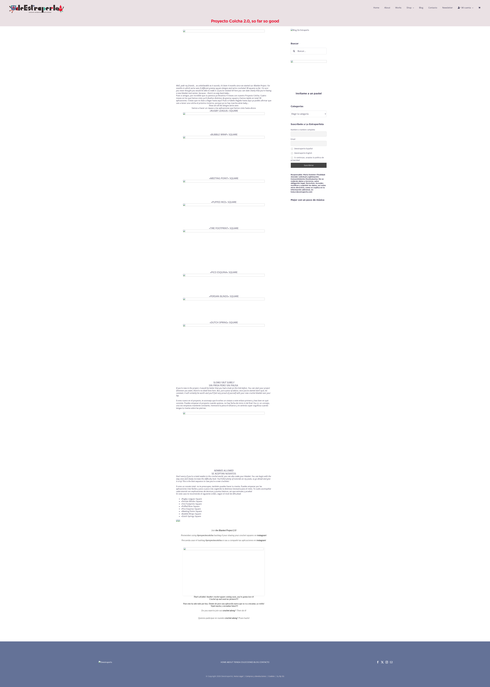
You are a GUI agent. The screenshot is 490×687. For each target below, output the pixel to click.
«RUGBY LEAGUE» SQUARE (224, 110)
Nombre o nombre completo (303, 129)
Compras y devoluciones (255, 676)
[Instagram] (386, 662)
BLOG (256, 662)
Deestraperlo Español (303, 148)
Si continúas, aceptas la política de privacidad (307, 158)
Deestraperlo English (303, 153)
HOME (223, 662)
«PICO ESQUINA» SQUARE (223, 272)
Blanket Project (260, 85)
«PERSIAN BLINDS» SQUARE (224, 296)
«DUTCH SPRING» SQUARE (224, 322)
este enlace (239, 400)
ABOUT (230, 662)
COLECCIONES (247, 662)
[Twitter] (382, 662)
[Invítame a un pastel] (309, 61)
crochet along (229, 611)
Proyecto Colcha (252, 95)
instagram (261, 535)
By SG (281, 676)
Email (293, 139)
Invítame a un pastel (309, 93)
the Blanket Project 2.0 (226, 530)
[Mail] (391, 662)
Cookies (271, 676)
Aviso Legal (239, 676)
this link (238, 388)
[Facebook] (378, 662)
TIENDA (237, 662)
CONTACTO (264, 662)
